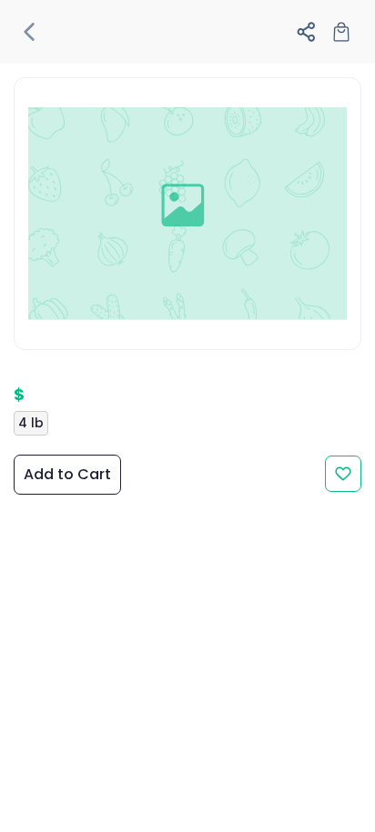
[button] (33, 32)
